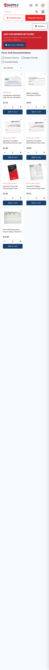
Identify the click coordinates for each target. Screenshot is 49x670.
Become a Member (16, 45)
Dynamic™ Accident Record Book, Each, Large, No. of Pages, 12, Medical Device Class (12, 144)
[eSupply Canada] (11, 5)
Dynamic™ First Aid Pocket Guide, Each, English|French (10, 188)
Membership (15, 18)
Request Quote (35, 18)
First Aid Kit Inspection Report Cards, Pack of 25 (12, 231)
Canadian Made (11, 62)
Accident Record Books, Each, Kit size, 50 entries (12, 96)
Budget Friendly (31, 58)
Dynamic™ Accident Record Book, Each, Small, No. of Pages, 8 (36, 143)
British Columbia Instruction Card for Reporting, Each (33, 95)
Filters (41, 26)
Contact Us (31, 5)
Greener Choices (11, 58)
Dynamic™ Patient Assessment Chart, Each (35, 187)
